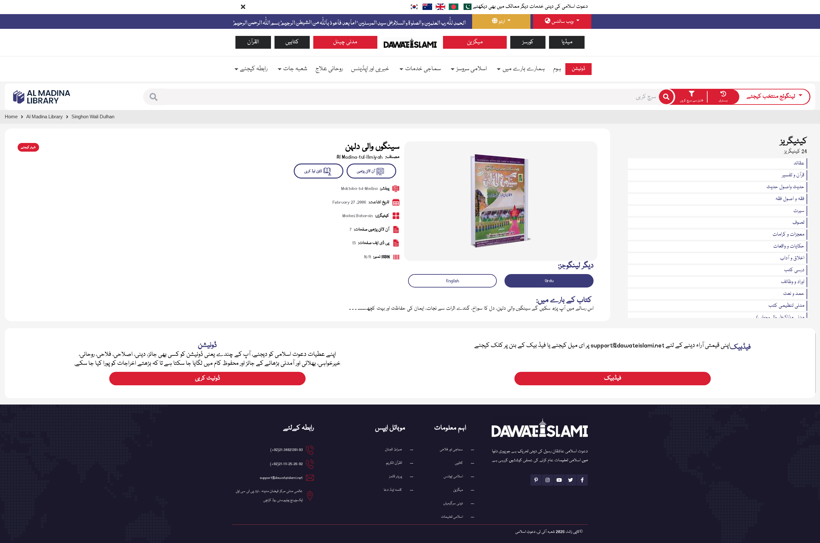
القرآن (253, 42)
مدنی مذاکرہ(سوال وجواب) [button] (780, 318)
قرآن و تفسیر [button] (793, 175)
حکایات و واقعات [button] (788, 246)
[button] (154, 97)
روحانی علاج (329, 69)
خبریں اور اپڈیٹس (370, 69)
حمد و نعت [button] (793, 294)
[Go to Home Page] (410, 42)
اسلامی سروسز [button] (471, 69)
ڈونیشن (578, 69)
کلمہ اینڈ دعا (393, 490)
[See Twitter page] (570, 480)
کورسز (528, 42)
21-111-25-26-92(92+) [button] (286, 464)
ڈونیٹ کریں (207, 378)
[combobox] (411, 97)
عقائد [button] (799, 163)
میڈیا (567, 42)
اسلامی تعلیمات (452, 517)
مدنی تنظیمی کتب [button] (786, 306)
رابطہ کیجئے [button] (253, 69)
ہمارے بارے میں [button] (524, 69)
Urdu (549, 281)
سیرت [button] (798, 211)
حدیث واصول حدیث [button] (785, 187)
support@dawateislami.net (281, 477)
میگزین (475, 42)
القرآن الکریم (394, 463)
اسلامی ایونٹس (453, 476)
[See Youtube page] (559, 480)
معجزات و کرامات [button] (788, 234)
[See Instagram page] (547, 480)
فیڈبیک (612, 378)
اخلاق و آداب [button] (792, 258)
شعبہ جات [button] (295, 69)
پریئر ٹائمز (395, 476)
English (452, 281)
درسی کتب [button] (794, 270)
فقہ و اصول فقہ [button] (789, 199)
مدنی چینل (345, 42)
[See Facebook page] (582, 480)
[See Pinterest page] (536, 480)
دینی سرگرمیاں (453, 503)
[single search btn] (666, 96)
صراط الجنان (393, 449)
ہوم (557, 69)
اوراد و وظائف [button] (792, 282)
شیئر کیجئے (28, 147)
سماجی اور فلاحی (451, 449)
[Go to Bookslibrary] (42, 97)
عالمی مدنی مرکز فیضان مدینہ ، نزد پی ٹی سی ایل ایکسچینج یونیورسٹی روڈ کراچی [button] (269, 496)
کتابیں (292, 42)
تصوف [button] (798, 223)
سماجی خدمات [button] (423, 69)
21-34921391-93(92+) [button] (286, 450)
